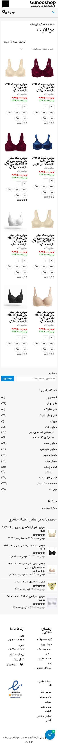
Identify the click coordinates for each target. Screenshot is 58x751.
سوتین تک (51, 427)
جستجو (53, 373)
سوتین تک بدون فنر (40, 432)
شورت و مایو (50, 455)
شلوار (48, 472)
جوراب (53, 421)
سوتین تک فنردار (42, 437)
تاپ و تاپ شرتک (48, 415)
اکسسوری (52, 397)
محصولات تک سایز (47, 483)
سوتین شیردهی (48, 449)
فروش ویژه (51, 461)
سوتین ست (50, 443)
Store (44, 24)
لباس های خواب (48, 478)
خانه (52, 24)
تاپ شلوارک (50, 409)
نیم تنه (53, 489)
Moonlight (47, 508)
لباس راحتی (50, 467)
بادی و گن (51, 403)
